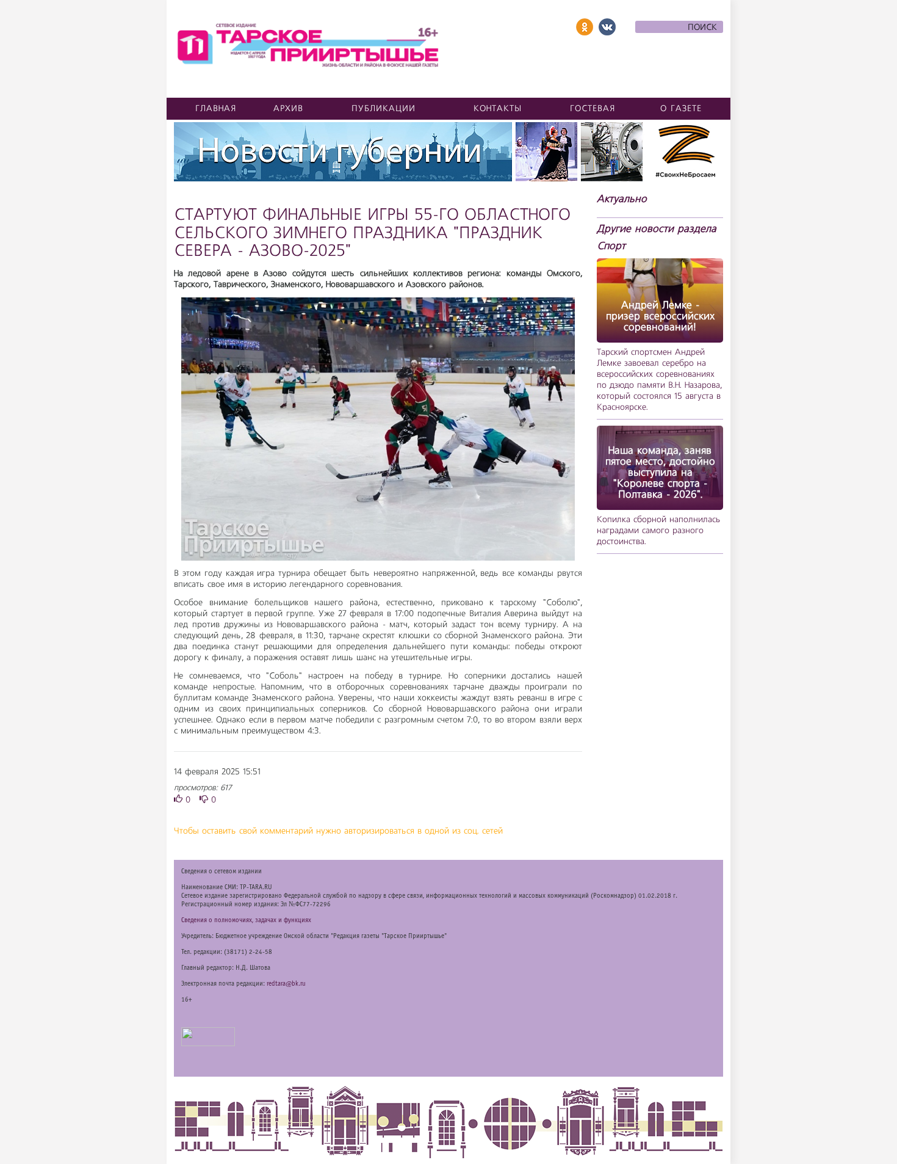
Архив (288, 108)
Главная (216, 108)
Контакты (498, 108)
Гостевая (593, 108)
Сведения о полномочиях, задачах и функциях (246, 920)
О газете (681, 108)
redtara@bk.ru (286, 984)
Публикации (383, 108)
